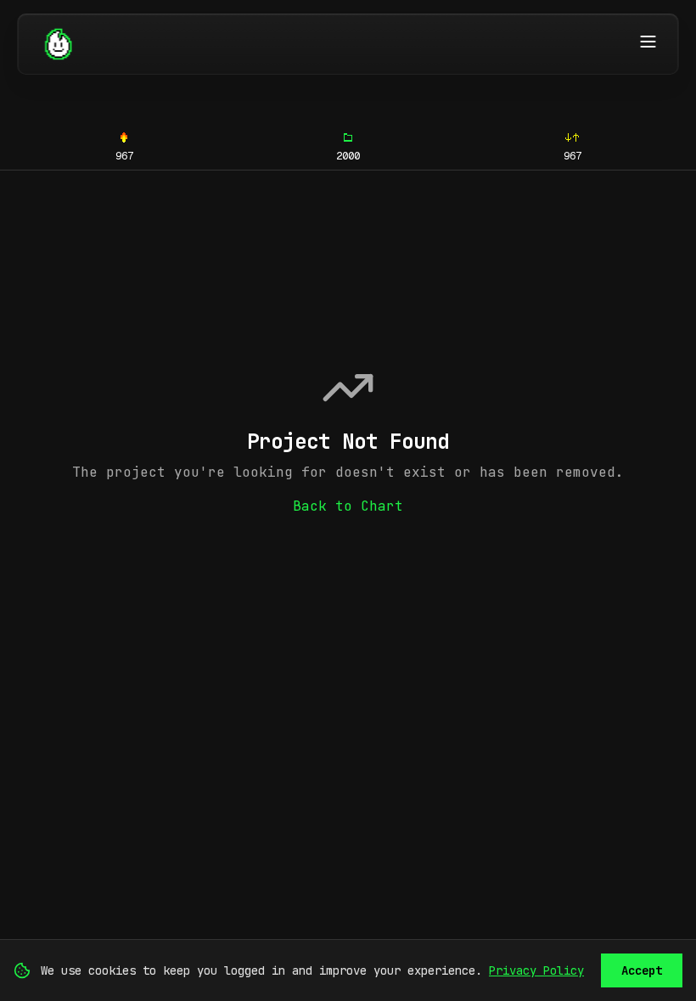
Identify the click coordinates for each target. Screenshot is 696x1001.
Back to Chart (348, 506)
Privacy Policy (536, 970)
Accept (641, 970)
